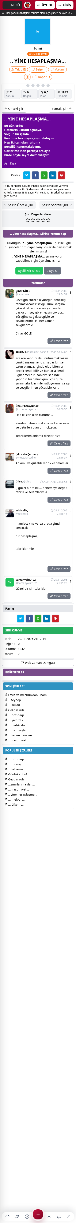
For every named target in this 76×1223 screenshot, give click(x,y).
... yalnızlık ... (16, 720)
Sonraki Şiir (60, 109)
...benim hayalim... (20, 735)
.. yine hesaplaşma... (22, 794)
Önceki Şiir (15, 109)
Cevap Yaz (60, 341)
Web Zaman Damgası (39, 663)
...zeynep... (15, 700)
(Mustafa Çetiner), (27, 456)
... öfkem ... (15, 804)
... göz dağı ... (17, 715)
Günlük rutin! (17, 774)
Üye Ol (53, 271)
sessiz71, (28, 352)
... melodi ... (16, 799)
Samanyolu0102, (26, 581)
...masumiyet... (18, 740)
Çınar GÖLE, (23, 292)
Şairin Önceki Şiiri (20, 205)
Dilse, (23, 481)
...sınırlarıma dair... (21, 784)
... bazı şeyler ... (18, 730)
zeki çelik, (22, 512)
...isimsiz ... (15, 705)
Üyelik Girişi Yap (29, 271)
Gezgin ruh (15, 710)
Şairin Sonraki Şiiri (55, 205)
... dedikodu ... (17, 725)
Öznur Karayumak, (27, 407)
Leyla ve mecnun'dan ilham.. (27, 695)
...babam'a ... (16, 769)
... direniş (14, 764)
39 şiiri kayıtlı (39, 54)
